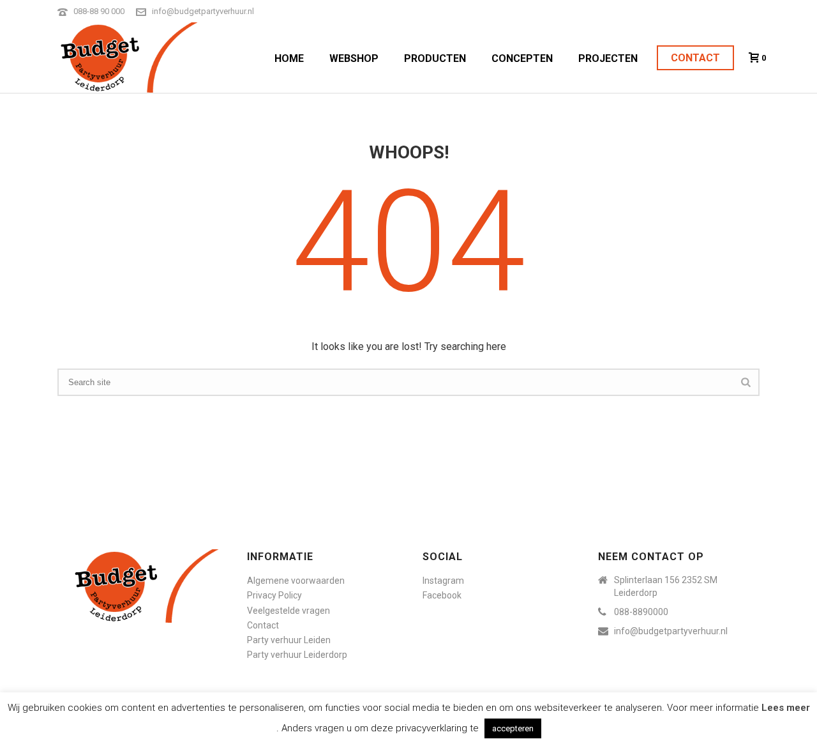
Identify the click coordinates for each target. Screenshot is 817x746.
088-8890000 (641, 612)
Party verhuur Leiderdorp (297, 655)
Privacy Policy (274, 595)
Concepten (522, 58)
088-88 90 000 (98, 11)
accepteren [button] (513, 728)
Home (289, 58)
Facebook (442, 595)
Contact (695, 58)
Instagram (443, 580)
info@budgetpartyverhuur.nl (203, 11)
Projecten (608, 58)
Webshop (354, 58)
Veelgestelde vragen (288, 610)
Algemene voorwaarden (296, 580)
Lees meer (785, 707)
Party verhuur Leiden (289, 640)
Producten (435, 58)
